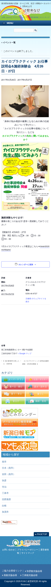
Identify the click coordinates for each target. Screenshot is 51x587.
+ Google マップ (24, 353)
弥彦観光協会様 (34, 571)
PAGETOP (42, 534)
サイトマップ (44, 17)
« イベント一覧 (8, 42)
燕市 (4, 461)
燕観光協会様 (10, 575)
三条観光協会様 (30, 575)
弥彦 (4, 480)
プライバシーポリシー (21, 17)
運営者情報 (34, 17)
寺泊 (4, 487)
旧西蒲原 (6, 499)
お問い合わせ (6, 17)
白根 (4, 505)
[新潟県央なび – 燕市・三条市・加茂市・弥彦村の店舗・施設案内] (25, 14)
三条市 (5, 493)
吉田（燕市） (8, 474)
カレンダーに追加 (25, 264)
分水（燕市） (8, 468)
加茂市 (5, 512)
